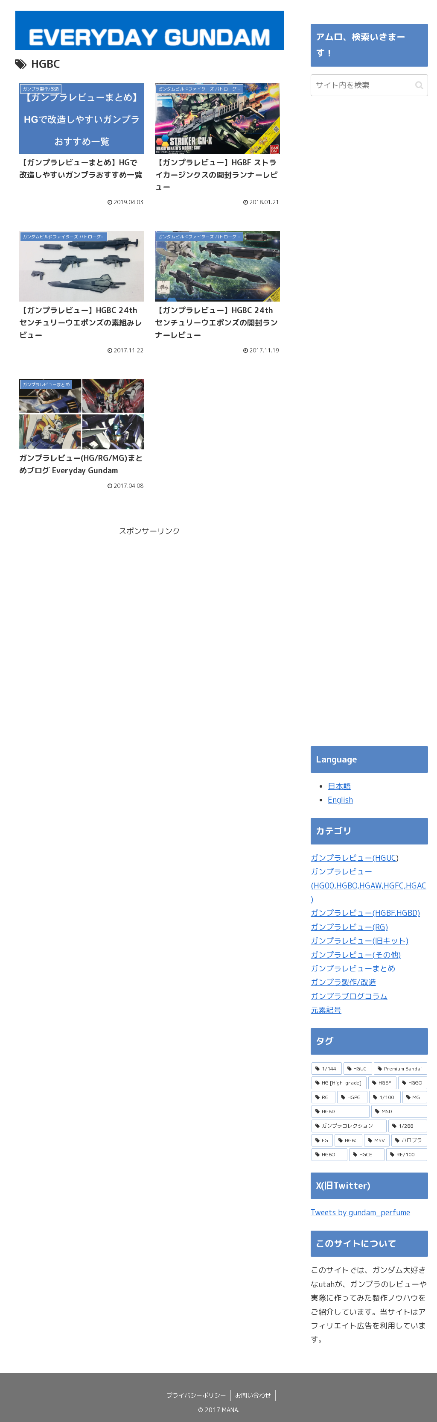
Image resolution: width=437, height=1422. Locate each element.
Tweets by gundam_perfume (360, 1212)
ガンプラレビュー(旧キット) (359, 940)
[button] (419, 85)
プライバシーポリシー (196, 1395)
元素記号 (326, 1010)
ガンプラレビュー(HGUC (353, 858)
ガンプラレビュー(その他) (356, 955)
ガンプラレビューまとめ (353, 968)
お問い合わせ (253, 1395)
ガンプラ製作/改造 (343, 982)
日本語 (339, 786)
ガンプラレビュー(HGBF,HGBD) (365, 913)
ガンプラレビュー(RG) (349, 927)
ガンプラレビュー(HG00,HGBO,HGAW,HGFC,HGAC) (368, 885)
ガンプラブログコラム (349, 996)
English (340, 800)
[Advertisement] (149, 598)
